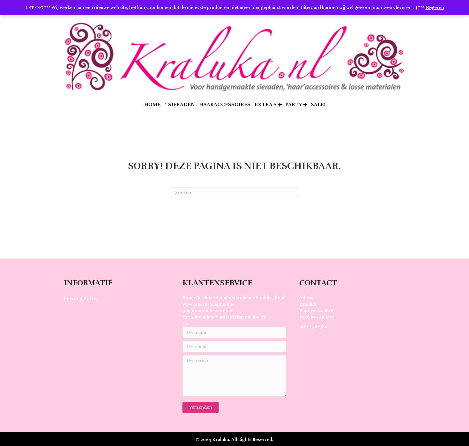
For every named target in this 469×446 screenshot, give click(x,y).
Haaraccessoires (224, 104)
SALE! (318, 104)
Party (293, 104)
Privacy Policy (81, 299)
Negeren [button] (435, 7)
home (152, 104)
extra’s (266, 104)
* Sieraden (180, 104)
